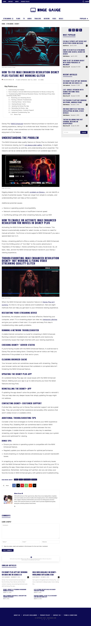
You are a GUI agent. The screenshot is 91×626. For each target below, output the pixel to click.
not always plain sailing (33, 145)
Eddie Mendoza (66, 56)
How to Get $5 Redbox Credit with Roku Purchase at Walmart (74, 63)
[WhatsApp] (26, 485)
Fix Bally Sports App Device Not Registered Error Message (75, 42)
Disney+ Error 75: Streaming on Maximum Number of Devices (14, 590)
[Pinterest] (22, 485)
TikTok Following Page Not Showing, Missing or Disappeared (73, 122)
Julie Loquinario (6, 577)
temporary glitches (50, 319)
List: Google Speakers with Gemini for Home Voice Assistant (73, 92)
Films (16, 479)
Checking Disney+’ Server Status (21, 102)
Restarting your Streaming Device (21, 97)
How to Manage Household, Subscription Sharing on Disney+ (14, 596)
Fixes (20, 479)
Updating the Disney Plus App (20, 106)
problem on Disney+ (37, 192)
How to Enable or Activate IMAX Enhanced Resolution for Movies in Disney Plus (31, 92)
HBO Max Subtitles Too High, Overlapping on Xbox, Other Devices (73, 111)
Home (3, 24)
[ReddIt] (30, 485)
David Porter (66, 45)
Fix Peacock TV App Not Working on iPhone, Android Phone (75, 101)
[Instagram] (73, 30)
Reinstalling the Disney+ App (20, 108)
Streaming (9, 24)
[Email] (34, 485)
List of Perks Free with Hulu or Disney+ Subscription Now (45, 590)
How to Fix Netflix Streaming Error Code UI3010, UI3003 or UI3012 (74, 52)
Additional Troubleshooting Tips (21, 112)
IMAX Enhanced (17, 124)
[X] (18, 485)
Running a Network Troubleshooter (21, 99)
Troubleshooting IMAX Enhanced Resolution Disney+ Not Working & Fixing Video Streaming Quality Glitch (30, 94)
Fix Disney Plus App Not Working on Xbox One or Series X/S (14, 573)
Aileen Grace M (9, 79)
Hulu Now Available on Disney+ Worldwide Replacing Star (44, 573)
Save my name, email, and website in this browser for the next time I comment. (26, 546)
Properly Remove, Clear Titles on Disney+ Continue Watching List (45, 596)
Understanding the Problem (16, 89)
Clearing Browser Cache (19, 104)
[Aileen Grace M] (2, 79)
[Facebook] (14, 485)
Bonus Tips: (17, 114)
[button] (85, 1)
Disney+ (17, 24)
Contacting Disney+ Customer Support (22, 110)
